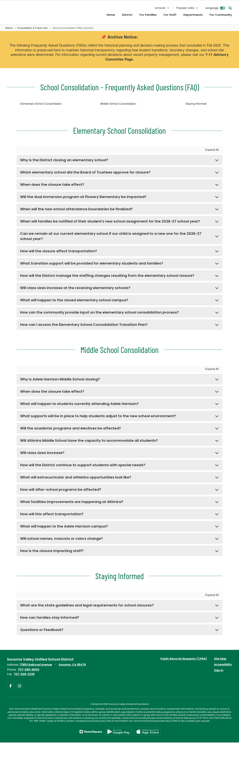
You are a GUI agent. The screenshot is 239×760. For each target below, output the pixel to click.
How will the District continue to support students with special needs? (82, 465)
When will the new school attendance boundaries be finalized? (76, 209)
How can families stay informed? (49, 617)
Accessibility (223, 664)
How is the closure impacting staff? (52, 550)
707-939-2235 (24, 674)
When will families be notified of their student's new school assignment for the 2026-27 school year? (110, 221)
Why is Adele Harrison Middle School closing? (60, 379)
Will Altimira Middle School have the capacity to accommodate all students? (89, 440)
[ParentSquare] (91, 731)
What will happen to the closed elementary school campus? (74, 300)
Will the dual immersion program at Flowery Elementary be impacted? (83, 196)
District (9, 28)
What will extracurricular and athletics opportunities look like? (75, 477)
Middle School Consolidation (118, 104)
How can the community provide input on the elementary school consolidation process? (99, 312)
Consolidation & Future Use (32, 28)
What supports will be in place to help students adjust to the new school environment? (98, 416)
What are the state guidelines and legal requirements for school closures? (87, 605)
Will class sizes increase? (42, 452)
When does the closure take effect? (52, 184)
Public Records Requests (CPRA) (183, 659)
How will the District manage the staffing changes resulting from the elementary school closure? (107, 275)
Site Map (220, 659)
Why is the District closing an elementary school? (64, 160)
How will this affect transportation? (51, 514)
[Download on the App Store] (147, 731)
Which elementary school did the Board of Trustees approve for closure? (85, 172)
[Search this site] (230, 8)
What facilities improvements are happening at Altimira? (71, 501)
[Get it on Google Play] (119, 731)
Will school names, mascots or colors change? (61, 538)
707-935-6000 (28, 670)
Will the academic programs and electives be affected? (70, 428)
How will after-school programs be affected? (60, 489)
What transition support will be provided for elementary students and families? (91, 263)
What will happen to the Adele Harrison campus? (64, 526)
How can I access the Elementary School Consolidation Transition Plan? (84, 324)
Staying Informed (195, 104)
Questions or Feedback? (41, 629)
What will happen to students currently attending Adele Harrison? (79, 403)
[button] (162, 8)
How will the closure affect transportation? (58, 251)
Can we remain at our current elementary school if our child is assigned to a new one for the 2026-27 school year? (110, 236)
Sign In (218, 670)
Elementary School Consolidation (41, 104)
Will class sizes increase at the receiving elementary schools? (75, 287)
